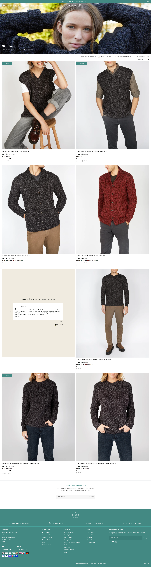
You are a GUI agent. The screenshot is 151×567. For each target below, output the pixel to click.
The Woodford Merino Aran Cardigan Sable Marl (90, 255)
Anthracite (8, 10)
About (32, 5)
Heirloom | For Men (47, 540)
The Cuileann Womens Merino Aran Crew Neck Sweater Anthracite (96, 463)
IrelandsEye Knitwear (83, 563)
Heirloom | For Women (47, 532)
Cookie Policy (90, 532)
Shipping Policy (68, 535)
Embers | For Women (47, 535)
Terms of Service (91, 540)
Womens (9, 5)
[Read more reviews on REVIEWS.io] (59, 325)
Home (3, 10)
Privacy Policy (90, 535)
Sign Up (91, 496)
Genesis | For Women (47, 537)
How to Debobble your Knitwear (72, 542)
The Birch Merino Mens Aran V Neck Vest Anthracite (91, 151)
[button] (9, 5)
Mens (14, 5)
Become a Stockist (69, 549)
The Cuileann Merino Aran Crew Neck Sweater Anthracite (93, 359)
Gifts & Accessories (23, 5)
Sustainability (67, 547)
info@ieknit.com (6, 549)
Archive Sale (39, 5)
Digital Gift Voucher (47, 544)
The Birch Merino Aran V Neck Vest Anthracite (15, 151)
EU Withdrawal (91, 542)
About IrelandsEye (69, 532)
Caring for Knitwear (69, 540)
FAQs (65, 544)
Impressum (90, 537)
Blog (65, 552)
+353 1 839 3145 (22, 549)
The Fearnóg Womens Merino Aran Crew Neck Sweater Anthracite (21, 463)
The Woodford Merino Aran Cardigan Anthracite (16, 255)
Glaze (148, 563)
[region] (38, 311)
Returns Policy (68, 537)
